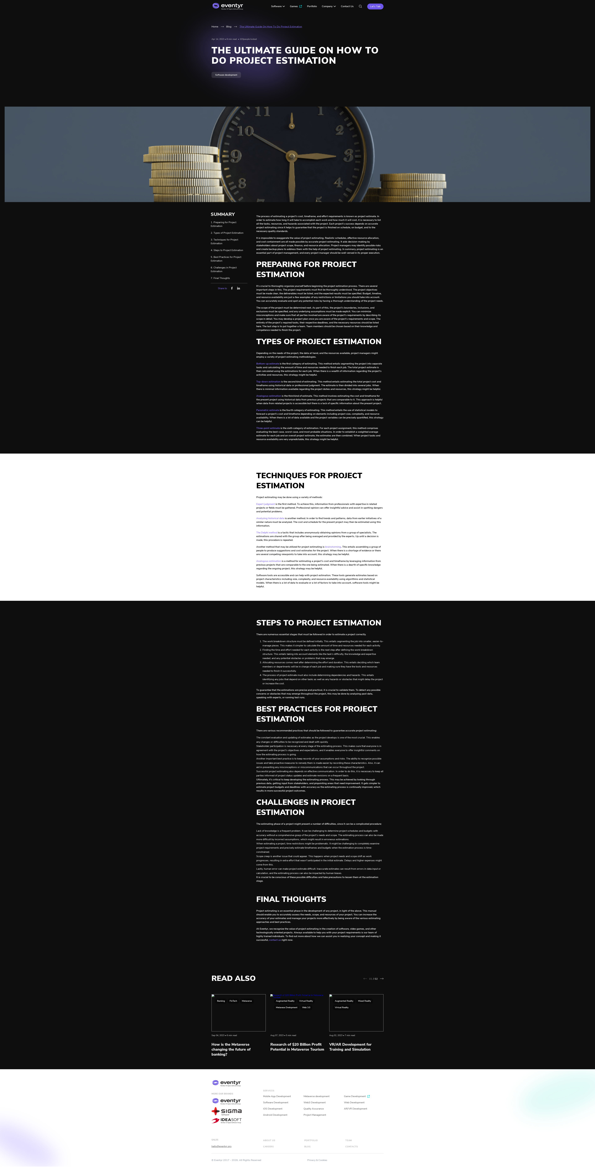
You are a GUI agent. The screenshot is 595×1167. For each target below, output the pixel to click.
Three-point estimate (268, 428)
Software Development (275, 1102)
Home (215, 26)
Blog (228, 26)
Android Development (275, 1115)
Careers (268, 1146)
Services (268, 1090)
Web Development (354, 1102)
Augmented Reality (285, 1000)
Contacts (351, 1146)
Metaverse (247, 1000)
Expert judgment (265, 504)
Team (348, 1140)
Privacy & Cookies (317, 1160)
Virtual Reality (306, 1000)
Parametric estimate (267, 410)
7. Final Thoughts (220, 278)
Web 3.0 (306, 1007)
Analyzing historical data (270, 518)
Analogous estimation (268, 396)
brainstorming (333, 547)
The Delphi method (266, 532)
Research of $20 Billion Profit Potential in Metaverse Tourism (297, 1047)
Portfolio (311, 1140)
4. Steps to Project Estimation (227, 250)
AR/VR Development (355, 1108)
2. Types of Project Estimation (227, 233)
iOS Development (272, 1108)
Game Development (355, 1096)
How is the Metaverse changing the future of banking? (231, 1049)
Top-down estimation (268, 381)
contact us (275, 940)
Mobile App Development (277, 1096)
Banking (221, 1000)
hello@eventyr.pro (221, 1146)
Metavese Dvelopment (286, 1007)
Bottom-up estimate (267, 363)
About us (269, 1140)
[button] (381, 978)
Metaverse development (316, 1096)
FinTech (233, 1000)
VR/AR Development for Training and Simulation (350, 1047)
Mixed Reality (364, 1000)
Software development (226, 74)
